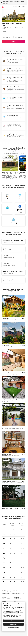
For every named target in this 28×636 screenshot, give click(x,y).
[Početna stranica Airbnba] (3, 7)
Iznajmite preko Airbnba (19, 6)
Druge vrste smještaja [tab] (16, 593)
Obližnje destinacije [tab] (6, 593)
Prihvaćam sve (13, 620)
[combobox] (13, 33)
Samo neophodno (13, 624)
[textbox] (7, 37)
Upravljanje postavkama (13, 627)
